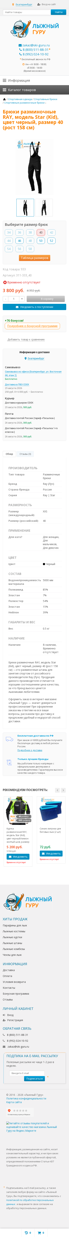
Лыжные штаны (12, 943)
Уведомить (20, 856)
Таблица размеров (34, 258)
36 (19, 232)
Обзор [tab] (9, 454)
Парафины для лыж (15, 925)
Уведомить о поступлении (36, 307)
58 (30, 249)
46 (19, 241)
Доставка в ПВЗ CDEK (17, 384)
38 (30, 232)
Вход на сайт (49, 4)
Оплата (7, 976)
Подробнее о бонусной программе (32, 326)
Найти (59, 12)
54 (8, 249)
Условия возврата (14, 982)
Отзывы (8, 999)
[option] (25, 207)
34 (8, 232)
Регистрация (15, 1020)
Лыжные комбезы (14, 949)
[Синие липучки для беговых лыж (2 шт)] (51, 811)
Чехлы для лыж (12, 955)
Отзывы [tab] (25, 454)
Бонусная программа (16, 993)
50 (41, 241)
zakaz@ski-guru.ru (36, 45)
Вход (10, 1015)
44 (8, 241)
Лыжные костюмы (14, 931)
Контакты (9, 987)
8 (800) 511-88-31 (36, 49)
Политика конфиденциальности (26, 1098)
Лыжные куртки (12, 937)
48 (30, 241)
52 (51, 241)
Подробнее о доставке (29, 750)
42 (51, 232)
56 (19, 249)
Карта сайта (14, 1102)
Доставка (9, 970)
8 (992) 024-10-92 (36, 54)
